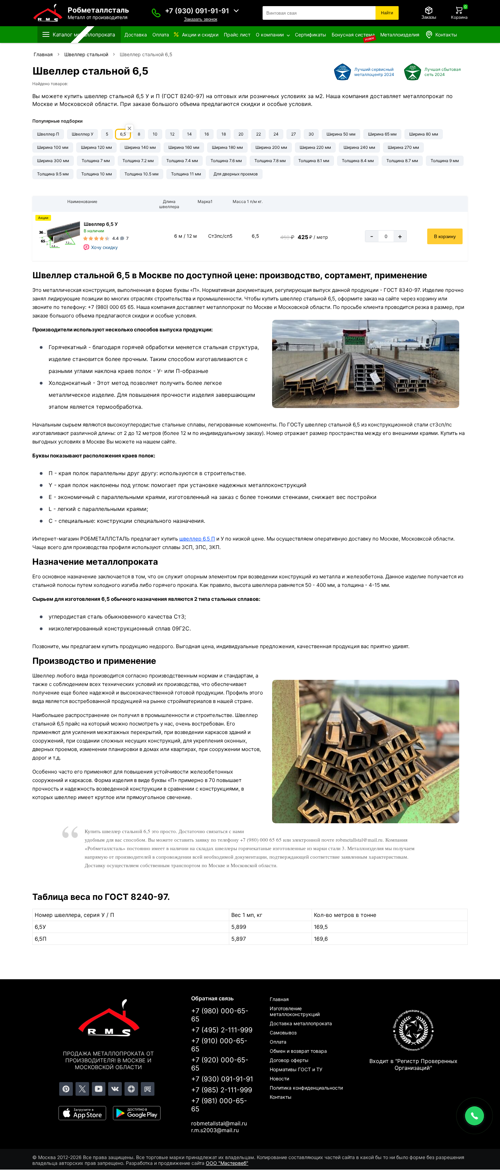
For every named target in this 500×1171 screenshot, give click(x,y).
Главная (279, 999)
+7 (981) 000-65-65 (219, 1105)
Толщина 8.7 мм (402, 160)
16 (206, 134)
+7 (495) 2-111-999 (221, 1030)
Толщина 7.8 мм (270, 160)
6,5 (123, 134)
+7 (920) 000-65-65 (219, 1064)
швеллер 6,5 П (197, 538)
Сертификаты (310, 34)
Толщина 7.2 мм (138, 160)
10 (155, 134)
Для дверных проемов (236, 173)
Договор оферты (289, 1060)
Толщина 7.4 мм (182, 160)
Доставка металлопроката (301, 1023)
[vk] (115, 1089)
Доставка (135, 34)
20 (241, 134)
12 (172, 134)
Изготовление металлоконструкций (295, 1011)
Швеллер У (82, 134)
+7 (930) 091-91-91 (197, 11)
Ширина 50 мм (341, 134)
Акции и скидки (200, 34)
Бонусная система (353, 34)
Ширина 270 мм (403, 147)
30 (311, 134)
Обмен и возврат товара (298, 1051)
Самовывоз (283, 1032)
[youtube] (98, 1089)
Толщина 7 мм (96, 160)
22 (258, 134)
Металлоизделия (399, 34)
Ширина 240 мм (359, 147)
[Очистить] (129, 128)
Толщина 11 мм (186, 173)
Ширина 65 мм (382, 134)
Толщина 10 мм (96, 173)
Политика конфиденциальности (306, 1088)
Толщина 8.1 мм (313, 160)
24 (276, 134)
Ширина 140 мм (140, 147)
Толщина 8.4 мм (358, 160)
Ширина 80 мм (423, 134)
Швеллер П (48, 134)
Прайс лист (237, 34)
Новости (279, 1078)
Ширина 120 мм (96, 147)
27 (293, 134)
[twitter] (82, 1089)
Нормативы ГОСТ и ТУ (296, 1069)
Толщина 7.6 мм (226, 160)
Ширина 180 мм (227, 147)
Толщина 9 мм (445, 160)
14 (189, 134)
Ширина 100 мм (52, 147)
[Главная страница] (108, 1019)
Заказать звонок (200, 19)
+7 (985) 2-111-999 (221, 1090)
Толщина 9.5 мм (53, 173)
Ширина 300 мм (53, 160)
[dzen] (131, 1089)
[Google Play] (137, 1113)
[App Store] (82, 1113)
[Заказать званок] (156, 13)
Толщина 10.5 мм (141, 173)
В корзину (445, 236)
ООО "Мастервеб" (227, 1163)
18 (223, 134)
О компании (270, 34)
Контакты (446, 34)
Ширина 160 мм (183, 147)
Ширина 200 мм (271, 147)
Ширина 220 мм (315, 147)
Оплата (160, 34)
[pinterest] (66, 1089)
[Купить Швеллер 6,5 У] (58, 236)
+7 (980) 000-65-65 (219, 1015)
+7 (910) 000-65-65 (219, 1045)
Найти (387, 13)
